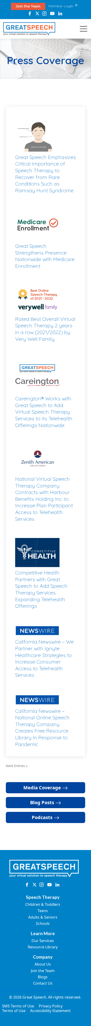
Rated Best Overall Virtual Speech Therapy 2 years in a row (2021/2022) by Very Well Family (45, 329)
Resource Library (43, 947)
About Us (43, 964)
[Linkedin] (60, 13)
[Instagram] (44, 13)
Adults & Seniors (42, 917)
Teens (43, 910)
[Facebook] (29, 13)
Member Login (61, 6)
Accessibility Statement (50, 1010)
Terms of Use (13, 1010)
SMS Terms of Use (18, 1006)
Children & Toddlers (42, 904)
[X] (37, 13)
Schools (43, 923)
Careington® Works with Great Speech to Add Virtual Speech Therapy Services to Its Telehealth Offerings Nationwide (43, 411)
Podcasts (43, 817)
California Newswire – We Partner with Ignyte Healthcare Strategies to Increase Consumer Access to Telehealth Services (44, 658)
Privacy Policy (51, 1006)
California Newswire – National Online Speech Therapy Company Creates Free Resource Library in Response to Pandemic (42, 727)
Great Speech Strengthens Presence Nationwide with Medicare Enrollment (44, 256)
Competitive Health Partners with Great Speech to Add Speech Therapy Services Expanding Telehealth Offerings (41, 589)
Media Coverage (42, 787)
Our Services (43, 940)
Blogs (43, 977)
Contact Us (42, 983)
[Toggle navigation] (82, 29)
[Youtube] (52, 13)
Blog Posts (42, 802)
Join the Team (28, 6)
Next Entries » (17, 766)
